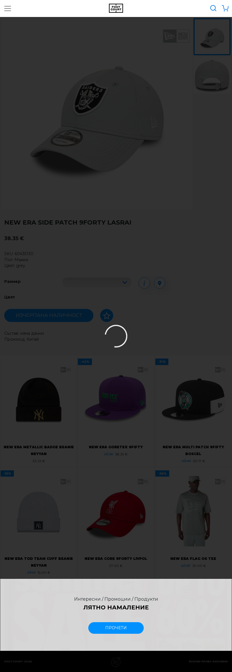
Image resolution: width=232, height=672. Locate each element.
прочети (116, 627)
